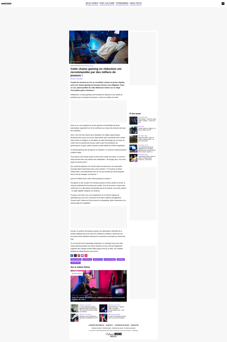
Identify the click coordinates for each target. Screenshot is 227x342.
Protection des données (130, 328)
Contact (109, 325)
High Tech (72, 78)
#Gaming (120, 259)
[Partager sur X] (75, 255)
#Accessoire (110, 259)
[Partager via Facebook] (71, 255)
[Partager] (79, 255)
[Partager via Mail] (82, 255)
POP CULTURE (107, 3)
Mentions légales (107, 328)
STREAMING (122, 3)
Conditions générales (97, 328)
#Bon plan (98, 259)
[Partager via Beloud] (86, 255)
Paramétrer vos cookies (117, 328)
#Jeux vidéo (76, 259)
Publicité (135, 325)
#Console (87, 259)
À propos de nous (122, 325)
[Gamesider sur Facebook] (223, 3)
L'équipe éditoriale (96, 325)
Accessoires (79, 78)
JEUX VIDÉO (92, 3)
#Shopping (75, 263)
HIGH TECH (136, 3)
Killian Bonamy (90, 65)
